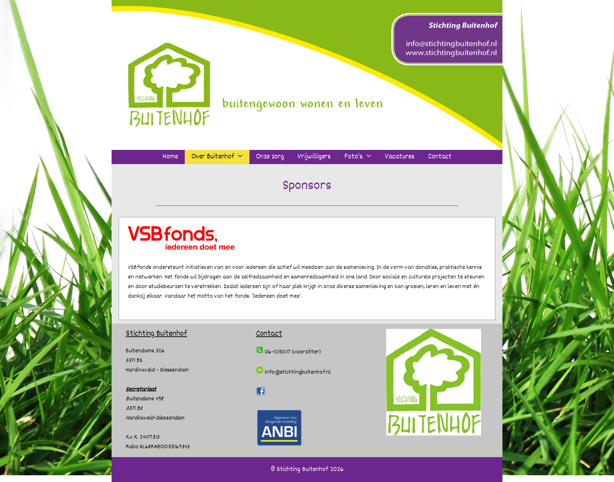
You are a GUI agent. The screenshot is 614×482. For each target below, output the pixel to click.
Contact (440, 157)
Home (170, 157)
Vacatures (400, 157)
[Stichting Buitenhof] (307, 75)
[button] (241, 157)
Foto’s (353, 157)
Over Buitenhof (213, 157)
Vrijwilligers (314, 157)
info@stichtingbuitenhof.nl (297, 372)
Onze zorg (270, 157)
